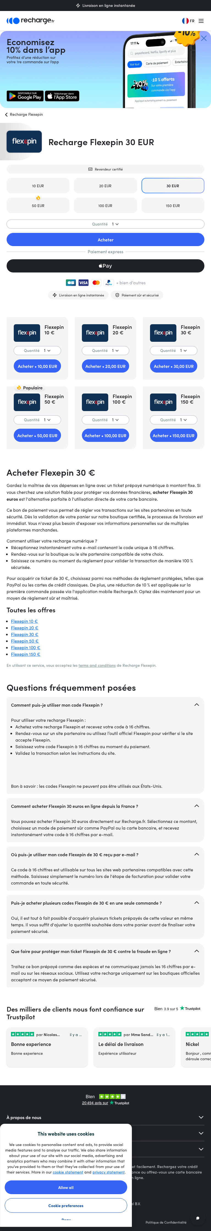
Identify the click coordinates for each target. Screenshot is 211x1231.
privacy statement (109, 1172)
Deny (66, 1219)
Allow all (66, 1187)
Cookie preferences (66, 1205)
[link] (25, 95)
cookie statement (68, 1172)
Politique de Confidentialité (166, 1222)
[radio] (38, 185)
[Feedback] (198, 1218)
